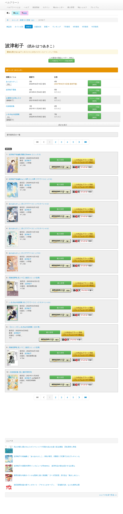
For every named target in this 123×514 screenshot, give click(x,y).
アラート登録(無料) (94, 83)
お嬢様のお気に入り (13, 98)
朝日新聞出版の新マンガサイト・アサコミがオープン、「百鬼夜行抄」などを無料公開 (47, 484)
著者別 (28, 26)
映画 (16, 13)
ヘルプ (26, 7)
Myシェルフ (82, 7)
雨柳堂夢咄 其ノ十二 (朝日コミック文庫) (24, 347)
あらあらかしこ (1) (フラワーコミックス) (24, 253)
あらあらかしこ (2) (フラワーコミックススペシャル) (29, 228)
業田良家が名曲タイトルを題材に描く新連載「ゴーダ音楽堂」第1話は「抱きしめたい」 (47, 475)
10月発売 (94, 26)
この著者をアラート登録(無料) (61, 61)
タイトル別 (19, 26)
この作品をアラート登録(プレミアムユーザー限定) (83, 161)
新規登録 (36, 7)
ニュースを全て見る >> (108, 495)
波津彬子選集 (11, 89)
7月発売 (67, 26)
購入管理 (71, 7)
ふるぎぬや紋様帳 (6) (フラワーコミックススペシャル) (29, 302)
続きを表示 (62, 125)
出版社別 (37, 26)
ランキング (56, 26)
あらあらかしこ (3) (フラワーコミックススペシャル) (29, 203)
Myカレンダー (58, 7)
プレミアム (94, 7)
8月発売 (76, 26)
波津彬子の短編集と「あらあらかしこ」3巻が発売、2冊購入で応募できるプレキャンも (47, 456)
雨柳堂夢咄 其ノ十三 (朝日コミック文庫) (24, 277)
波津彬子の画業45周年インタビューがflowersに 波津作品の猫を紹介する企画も (44, 465)
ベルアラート (12, 2)
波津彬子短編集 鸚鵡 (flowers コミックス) (25, 154)
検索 (25, 13)
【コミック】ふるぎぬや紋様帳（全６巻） (25, 327)
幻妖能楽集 (10, 106)
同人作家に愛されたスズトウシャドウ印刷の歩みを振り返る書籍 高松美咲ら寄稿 (45, 446)
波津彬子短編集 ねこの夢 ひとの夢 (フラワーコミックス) (30, 179)
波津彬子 (28, 160)
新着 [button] (46, 26)
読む (8, 84)
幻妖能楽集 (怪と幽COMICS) (21, 372)
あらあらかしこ (12, 81)
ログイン (46, 7)
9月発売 (85, 26)
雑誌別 (9, 26)
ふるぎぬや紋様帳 (12, 114)
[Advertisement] (61, 36)
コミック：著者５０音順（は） (23, 20)
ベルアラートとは (13, 7)
